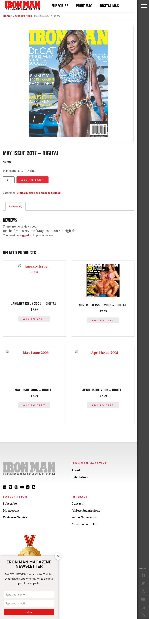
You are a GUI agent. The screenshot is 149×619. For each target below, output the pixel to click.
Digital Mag (109, 5)
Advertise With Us (84, 524)
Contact (77, 503)
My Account (11, 510)
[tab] (15, 206)
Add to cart (32, 179)
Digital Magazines (28, 192)
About (76, 470)
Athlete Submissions (86, 510)
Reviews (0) (15, 206)
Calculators (80, 477)
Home (6, 15)
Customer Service (15, 517)
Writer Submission (84, 517)
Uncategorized (22, 15)
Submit (29, 612)
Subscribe (59, 5)
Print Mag (84, 5)
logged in (26, 235)
